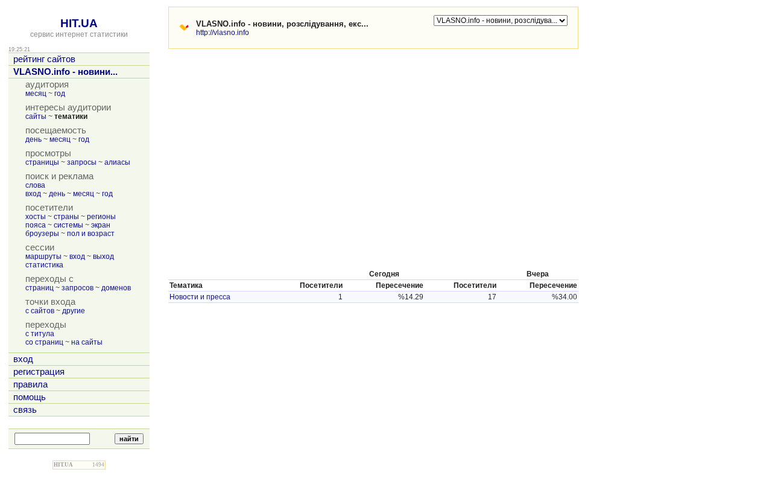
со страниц (44, 342)
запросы (81, 162)
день (33, 139)
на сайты (87, 342)
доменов (116, 288)
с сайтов (39, 311)
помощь (29, 397)
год (59, 93)
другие (73, 311)
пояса (35, 225)
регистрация (39, 372)
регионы (101, 216)
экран (100, 225)
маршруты (43, 256)
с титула (39, 334)
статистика (44, 265)
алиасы (117, 162)
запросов (77, 288)
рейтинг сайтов (44, 59)
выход (103, 256)
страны (66, 216)
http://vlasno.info (222, 32)
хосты (35, 216)
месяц (35, 93)
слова (35, 185)
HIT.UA (79, 23)
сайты (35, 116)
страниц (39, 288)
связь (25, 410)
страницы (42, 162)
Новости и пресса (199, 297)
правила (30, 384)
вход (33, 194)
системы (68, 225)
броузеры (42, 233)
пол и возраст (91, 233)
